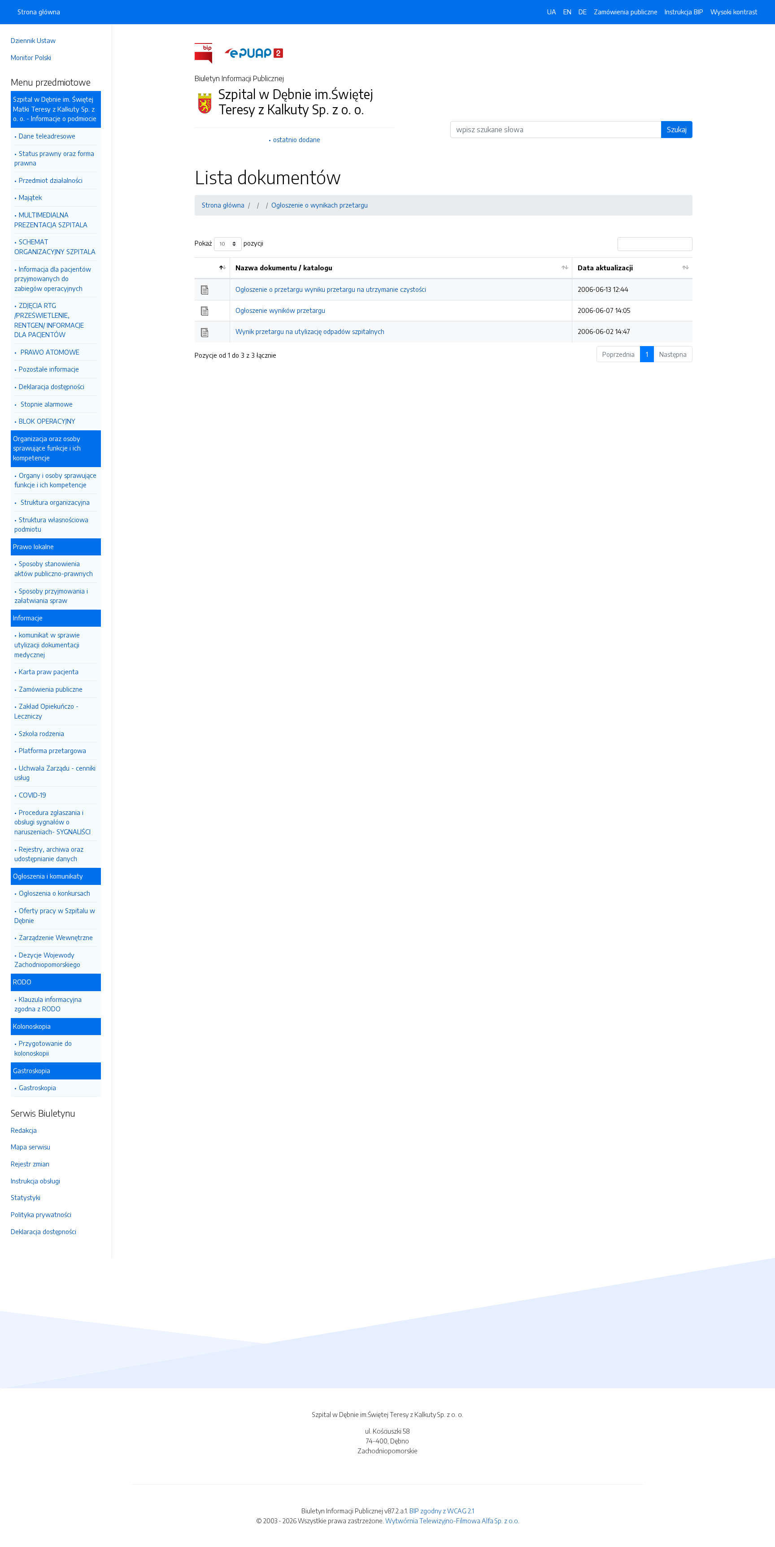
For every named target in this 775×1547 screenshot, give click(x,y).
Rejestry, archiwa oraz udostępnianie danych (48, 854)
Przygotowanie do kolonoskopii (43, 1048)
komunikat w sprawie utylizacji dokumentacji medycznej (47, 644)
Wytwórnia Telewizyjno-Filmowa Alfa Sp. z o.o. (452, 1521)
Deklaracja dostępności (51, 386)
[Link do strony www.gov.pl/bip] (209, 52)
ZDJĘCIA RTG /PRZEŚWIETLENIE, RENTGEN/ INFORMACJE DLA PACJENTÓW (49, 319)
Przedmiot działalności (51, 180)
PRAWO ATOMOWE (49, 352)
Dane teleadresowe (47, 136)
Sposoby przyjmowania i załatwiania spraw (51, 596)
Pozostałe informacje (49, 369)
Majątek (30, 197)
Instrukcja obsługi (35, 1181)
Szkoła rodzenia (41, 733)
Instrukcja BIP (684, 12)
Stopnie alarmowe (46, 404)
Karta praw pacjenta (48, 671)
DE (583, 12)
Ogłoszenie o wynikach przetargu (319, 205)
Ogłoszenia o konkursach (54, 893)
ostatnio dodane (296, 139)
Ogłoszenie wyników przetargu (280, 310)
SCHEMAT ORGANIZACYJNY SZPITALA (55, 247)
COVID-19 (32, 795)
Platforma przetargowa (52, 750)
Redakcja (24, 1130)
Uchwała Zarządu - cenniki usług (55, 773)
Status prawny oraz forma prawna (54, 158)
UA (551, 12)
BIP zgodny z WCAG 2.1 (441, 1511)
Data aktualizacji (605, 268)
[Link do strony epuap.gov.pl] (254, 52)
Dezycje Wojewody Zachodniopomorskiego (47, 960)
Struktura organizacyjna (54, 502)
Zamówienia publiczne (51, 689)
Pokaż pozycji (229, 243)
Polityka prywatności (41, 1214)
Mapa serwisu (30, 1147)
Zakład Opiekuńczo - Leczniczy (46, 711)
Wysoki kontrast (734, 12)
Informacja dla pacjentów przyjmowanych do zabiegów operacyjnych (52, 278)
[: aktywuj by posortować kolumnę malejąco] (212, 268)
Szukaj (677, 129)
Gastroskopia (37, 1087)
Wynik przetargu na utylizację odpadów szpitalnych (309, 331)
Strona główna (38, 12)
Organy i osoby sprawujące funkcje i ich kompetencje (55, 480)
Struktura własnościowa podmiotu (51, 524)
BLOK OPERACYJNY (47, 421)
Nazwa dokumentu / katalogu (283, 268)
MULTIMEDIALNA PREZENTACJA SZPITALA (50, 220)
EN (567, 12)
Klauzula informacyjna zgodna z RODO (48, 1004)
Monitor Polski (31, 57)
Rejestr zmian (30, 1164)
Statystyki (25, 1197)
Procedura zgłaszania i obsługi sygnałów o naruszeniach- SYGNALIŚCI (52, 822)
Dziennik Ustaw (33, 40)
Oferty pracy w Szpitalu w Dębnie (54, 915)
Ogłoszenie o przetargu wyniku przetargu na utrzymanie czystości (330, 289)
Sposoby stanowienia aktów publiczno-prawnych (53, 568)
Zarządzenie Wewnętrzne (56, 937)
